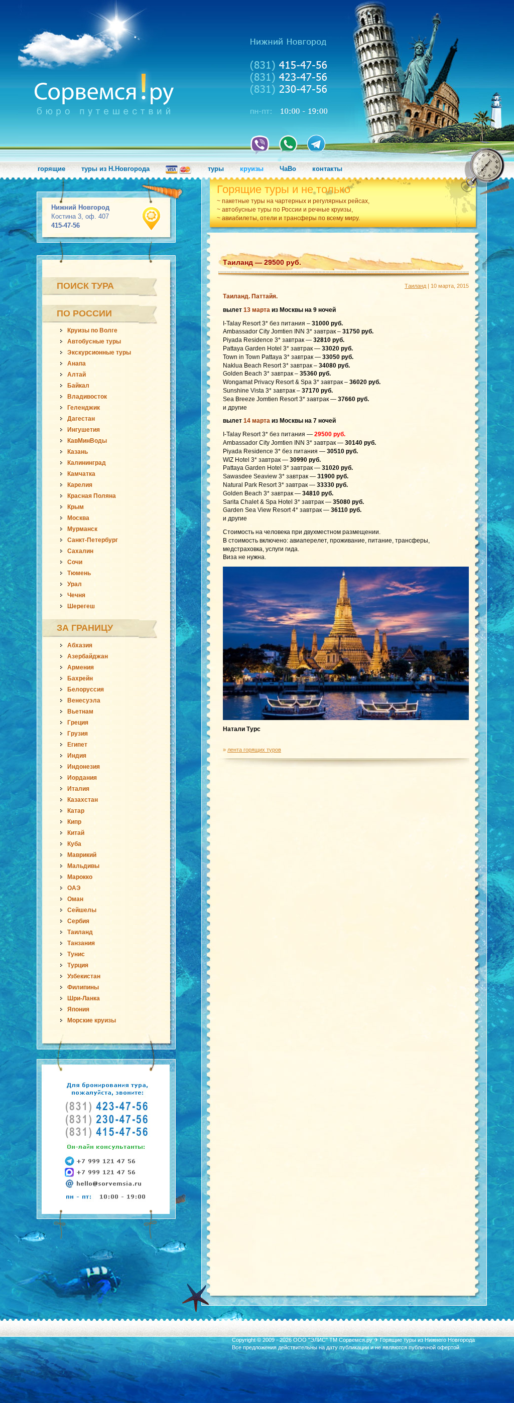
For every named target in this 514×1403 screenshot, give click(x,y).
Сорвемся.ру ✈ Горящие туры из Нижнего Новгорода (407, 1340)
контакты (327, 168)
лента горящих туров (254, 750)
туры (216, 168)
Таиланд (80, 932)
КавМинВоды (87, 440)
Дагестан (81, 418)
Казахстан (82, 799)
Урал (74, 584)
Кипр (74, 821)
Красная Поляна (91, 495)
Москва (78, 517)
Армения (80, 667)
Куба (74, 843)
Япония (78, 1009)
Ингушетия (83, 429)
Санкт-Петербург (92, 540)
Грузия (77, 733)
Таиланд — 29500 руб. (262, 262)
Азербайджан (87, 656)
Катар (75, 810)
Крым (75, 506)
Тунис (76, 954)
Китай (75, 832)
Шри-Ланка (83, 998)
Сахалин (80, 551)
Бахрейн (80, 678)
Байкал (78, 385)
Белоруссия (85, 689)
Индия (76, 755)
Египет (77, 744)
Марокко (79, 877)
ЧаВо (288, 168)
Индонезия (83, 766)
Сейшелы (81, 910)
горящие (51, 168)
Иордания (82, 777)
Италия (78, 788)
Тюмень (79, 573)
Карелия (79, 484)
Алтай (76, 374)
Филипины (83, 987)
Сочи (74, 562)
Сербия (78, 921)
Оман (75, 899)
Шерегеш (81, 606)
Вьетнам (80, 711)
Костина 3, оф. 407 (80, 216)
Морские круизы (91, 1020)
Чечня (76, 595)
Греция (77, 722)
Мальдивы (83, 865)
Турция (77, 965)
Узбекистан (83, 976)
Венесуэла (83, 700)
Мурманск (82, 529)
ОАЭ (74, 888)
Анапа (76, 363)
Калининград (86, 462)
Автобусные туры (94, 341)
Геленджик (83, 407)
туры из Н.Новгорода (115, 168)
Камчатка (81, 473)
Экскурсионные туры (99, 352)
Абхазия (79, 645)
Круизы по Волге (92, 330)
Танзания (81, 943)
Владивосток (87, 396)
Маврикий (81, 854)
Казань (77, 451)
